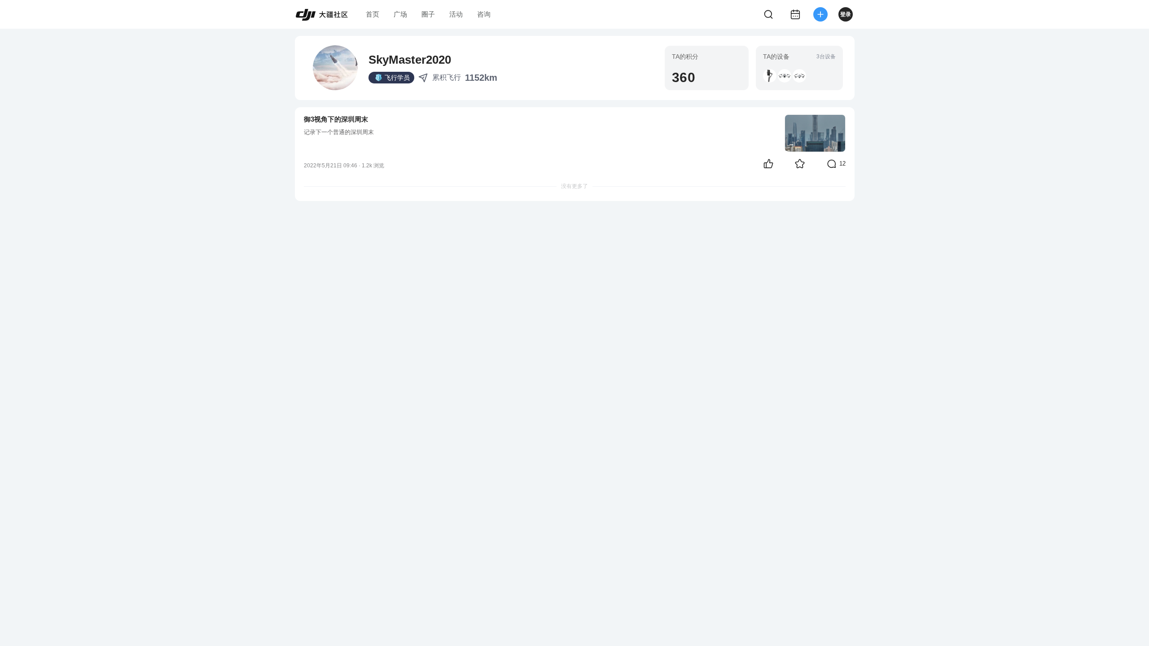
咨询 (484, 14)
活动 (456, 14)
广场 (400, 14)
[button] (769, 76)
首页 (372, 14)
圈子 (428, 14)
